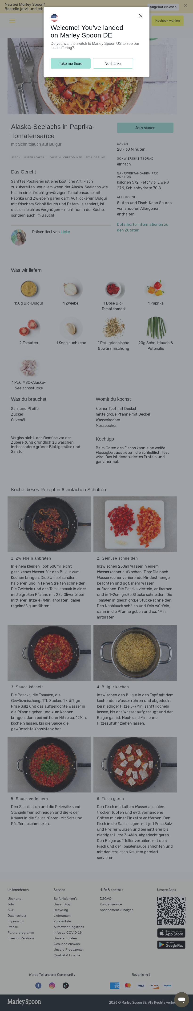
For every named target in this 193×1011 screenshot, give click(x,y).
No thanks (113, 64)
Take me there (70, 64)
